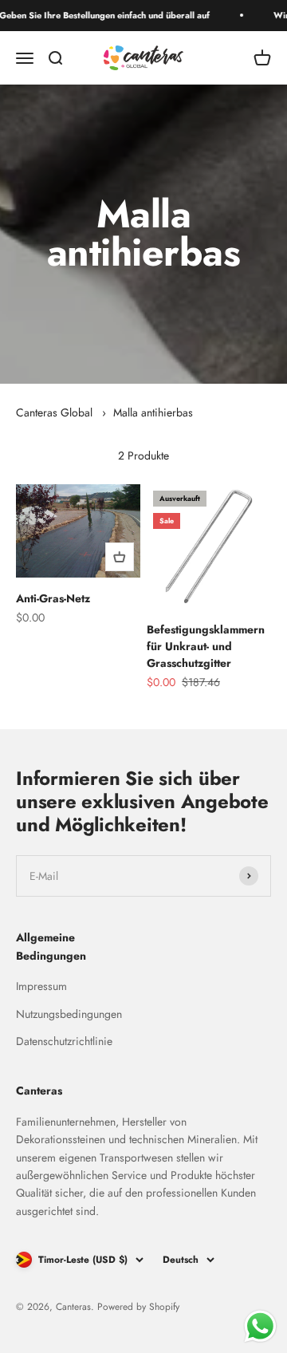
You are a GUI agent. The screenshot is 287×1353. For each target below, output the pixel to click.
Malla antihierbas (153, 412)
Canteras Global (54, 412)
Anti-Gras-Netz (53, 598)
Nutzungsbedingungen (69, 1014)
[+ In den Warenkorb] (119, 556)
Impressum (41, 986)
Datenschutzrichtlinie (64, 1041)
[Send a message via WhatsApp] (260, 1326)
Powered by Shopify (138, 1307)
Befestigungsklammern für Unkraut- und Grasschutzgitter (206, 646)
